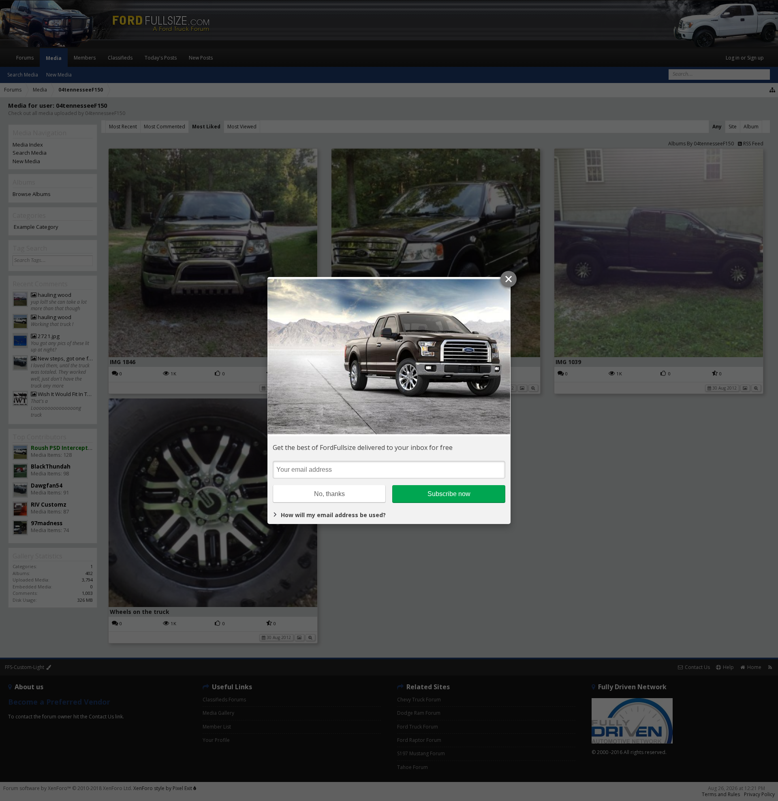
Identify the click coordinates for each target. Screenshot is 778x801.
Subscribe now (448, 493)
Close (508, 279)
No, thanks (329, 493)
